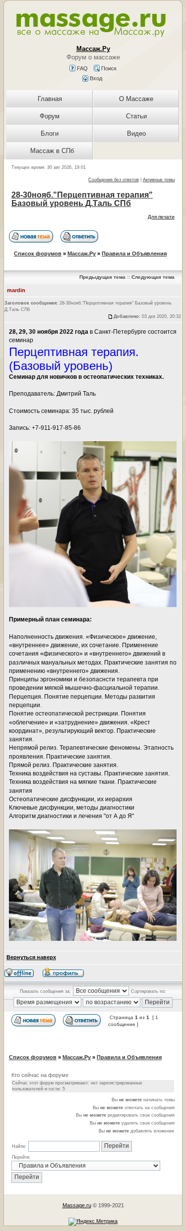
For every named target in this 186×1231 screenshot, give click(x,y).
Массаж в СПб (52, 150)
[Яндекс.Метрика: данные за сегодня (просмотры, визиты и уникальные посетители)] (93, 1222)
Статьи (136, 116)
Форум (50, 116)
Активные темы (159, 179)
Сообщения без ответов (113, 179)
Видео (136, 133)
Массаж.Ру (81, 253)
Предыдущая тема (102, 277)
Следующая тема (153, 277)
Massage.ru (76, 1205)
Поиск (108, 68)
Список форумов (38, 253)
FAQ (81, 68)
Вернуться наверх (31, 957)
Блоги (50, 133)
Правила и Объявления (134, 253)
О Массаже (136, 99)
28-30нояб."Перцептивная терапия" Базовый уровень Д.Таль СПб (82, 199)
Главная (50, 99)
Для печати (161, 216)
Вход (95, 78)
